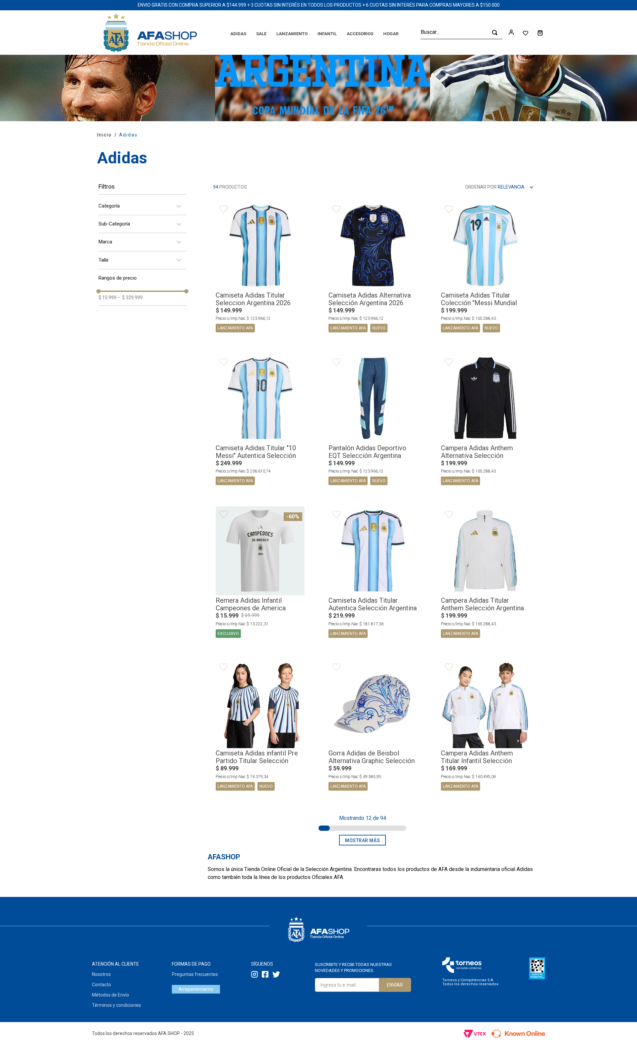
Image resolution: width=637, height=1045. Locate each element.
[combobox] (462, 32)
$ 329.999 (130, 297)
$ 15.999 (107, 297)
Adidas (128, 134)
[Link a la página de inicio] (104, 135)
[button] (142, 206)
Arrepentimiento (195, 989)
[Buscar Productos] (495, 32)
